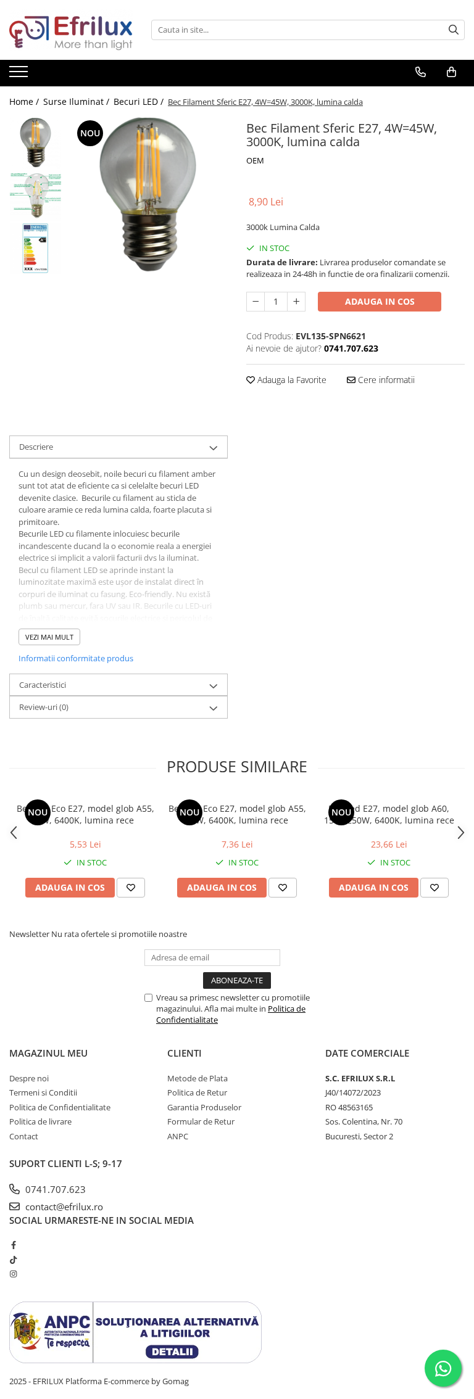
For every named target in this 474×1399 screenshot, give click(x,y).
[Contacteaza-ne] (420, 72)
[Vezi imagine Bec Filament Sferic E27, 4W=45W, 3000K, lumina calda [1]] (35, 195)
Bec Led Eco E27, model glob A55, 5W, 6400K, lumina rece (85, 814)
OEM (255, 160)
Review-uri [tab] (44, 706)
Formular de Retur (201, 1121)
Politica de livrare (40, 1121)
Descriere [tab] (36, 446)
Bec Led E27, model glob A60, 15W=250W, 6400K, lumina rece (389, 814)
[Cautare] (454, 30)
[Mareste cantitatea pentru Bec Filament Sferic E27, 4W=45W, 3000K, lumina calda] (296, 302)
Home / (25, 101)
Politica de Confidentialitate (59, 1107)
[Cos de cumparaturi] (451, 72)
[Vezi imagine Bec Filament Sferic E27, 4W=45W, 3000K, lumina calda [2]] (35, 248)
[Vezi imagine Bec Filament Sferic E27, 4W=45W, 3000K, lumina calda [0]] (35, 143)
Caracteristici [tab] (42, 684)
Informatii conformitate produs (76, 658)
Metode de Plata (197, 1078)
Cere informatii (385, 380)
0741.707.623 (54, 1189)
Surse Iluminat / (77, 101)
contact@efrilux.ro (63, 1206)
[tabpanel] (148, 197)
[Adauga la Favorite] (131, 888)
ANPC (177, 1136)
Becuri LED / (140, 101)
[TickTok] (13, 1259)
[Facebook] (13, 1244)
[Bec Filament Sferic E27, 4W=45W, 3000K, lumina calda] (148, 197)
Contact (23, 1136)
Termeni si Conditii (43, 1092)
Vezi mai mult (49, 637)
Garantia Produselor (204, 1107)
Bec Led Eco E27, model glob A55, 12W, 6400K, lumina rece (237, 814)
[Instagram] (13, 1273)
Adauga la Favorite (290, 380)
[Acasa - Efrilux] (71, 30)
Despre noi (29, 1078)
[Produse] (20, 75)
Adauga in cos (380, 301)
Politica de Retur (197, 1092)
